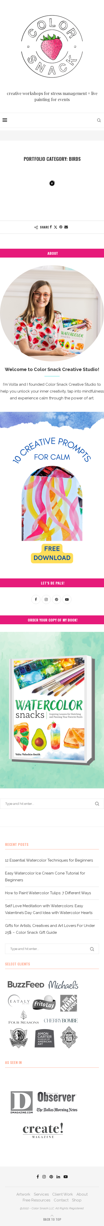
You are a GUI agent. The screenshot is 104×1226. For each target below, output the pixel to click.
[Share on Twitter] (55, 227)
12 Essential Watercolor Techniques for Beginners (49, 860)
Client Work (62, 1194)
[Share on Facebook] (51, 227)
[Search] (98, 120)
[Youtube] (66, 1176)
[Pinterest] (51, 1176)
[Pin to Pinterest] (60, 227)
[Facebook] (38, 1176)
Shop (77, 1200)
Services (41, 1194)
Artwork (23, 1194)
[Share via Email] (66, 227)
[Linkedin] (58, 1176)
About (82, 1194)
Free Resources (36, 1200)
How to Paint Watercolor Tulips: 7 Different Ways (48, 893)
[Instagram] (44, 1176)
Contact (61, 1200)
